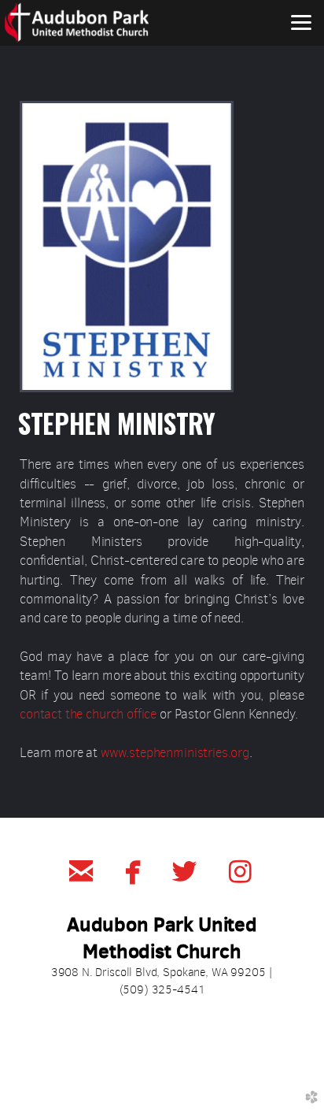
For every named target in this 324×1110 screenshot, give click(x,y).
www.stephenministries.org (175, 753)
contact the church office (88, 714)
